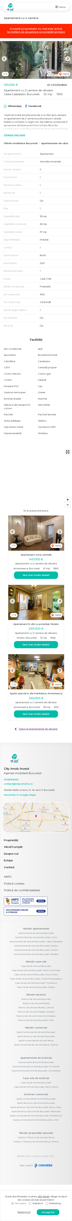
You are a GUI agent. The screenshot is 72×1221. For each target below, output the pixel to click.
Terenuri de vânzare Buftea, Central (36, 1007)
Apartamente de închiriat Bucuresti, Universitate (36, 1070)
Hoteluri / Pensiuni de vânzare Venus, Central (36, 1141)
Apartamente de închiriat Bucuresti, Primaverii (36, 1066)
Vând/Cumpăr (13, 847)
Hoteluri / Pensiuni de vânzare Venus (36, 1137)
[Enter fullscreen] (67, 451)
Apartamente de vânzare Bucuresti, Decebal (36, 954)
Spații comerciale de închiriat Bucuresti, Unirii (36, 1119)
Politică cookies (14, 883)
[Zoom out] (67, 504)
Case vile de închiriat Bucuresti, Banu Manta (36, 1086)
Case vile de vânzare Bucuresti (36, 966)
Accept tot (48, 1212)
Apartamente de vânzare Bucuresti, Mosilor (36, 945)
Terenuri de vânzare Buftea (36, 1003)
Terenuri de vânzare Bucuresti (36, 999)
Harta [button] (65, 73)
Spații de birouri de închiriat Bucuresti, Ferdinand (36, 1111)
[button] (4, 58)
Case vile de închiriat (36, 1078)
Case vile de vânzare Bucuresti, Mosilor (36, 987)
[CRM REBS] (43, 1165)
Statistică (37, 1203)
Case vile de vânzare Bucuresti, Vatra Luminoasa (36, 970)
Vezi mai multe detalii (36, 575)
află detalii (43, 1196)
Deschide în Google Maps (20, 794)
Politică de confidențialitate (22, 890)
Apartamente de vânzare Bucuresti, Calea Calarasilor (36, 941)
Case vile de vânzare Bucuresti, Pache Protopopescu (36, 978)
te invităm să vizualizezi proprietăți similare (36, 32)
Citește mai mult (14, 135)
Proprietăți (11, 840)
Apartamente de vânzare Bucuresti (36, 933)
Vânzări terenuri (36, 994)
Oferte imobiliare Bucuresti (21, 143)
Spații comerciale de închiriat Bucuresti (36, 1098)
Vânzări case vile (36, 961)
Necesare (20, 1203)
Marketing (55, 1203)
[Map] (36, 478)
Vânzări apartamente (36, 928)
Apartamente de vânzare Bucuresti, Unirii (36, 937)
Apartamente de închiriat (36, 1057)
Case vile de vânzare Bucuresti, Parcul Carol (36, 974)
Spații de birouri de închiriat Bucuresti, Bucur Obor (36, 1107)
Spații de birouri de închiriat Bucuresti (36, 1103)
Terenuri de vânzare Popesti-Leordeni (36, 1011)
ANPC (8, 876)
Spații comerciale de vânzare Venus (36, 1040)
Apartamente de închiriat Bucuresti (36, 1062)
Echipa (8, 860)
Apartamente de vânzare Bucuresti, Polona (36, 950)
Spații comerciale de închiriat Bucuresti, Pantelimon (36, 1115)
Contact (9, 867)
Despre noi (11, 853)
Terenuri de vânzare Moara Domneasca (36, 1016)
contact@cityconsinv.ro (18, 783)
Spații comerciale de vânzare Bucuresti (36, 1032)
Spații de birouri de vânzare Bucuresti (36, 1036)
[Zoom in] (67, 499)
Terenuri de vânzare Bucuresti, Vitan (36, 1020)
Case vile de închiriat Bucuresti (36, 1082)
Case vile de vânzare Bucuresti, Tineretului (36, 983)
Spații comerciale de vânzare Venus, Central (36, 1044)
